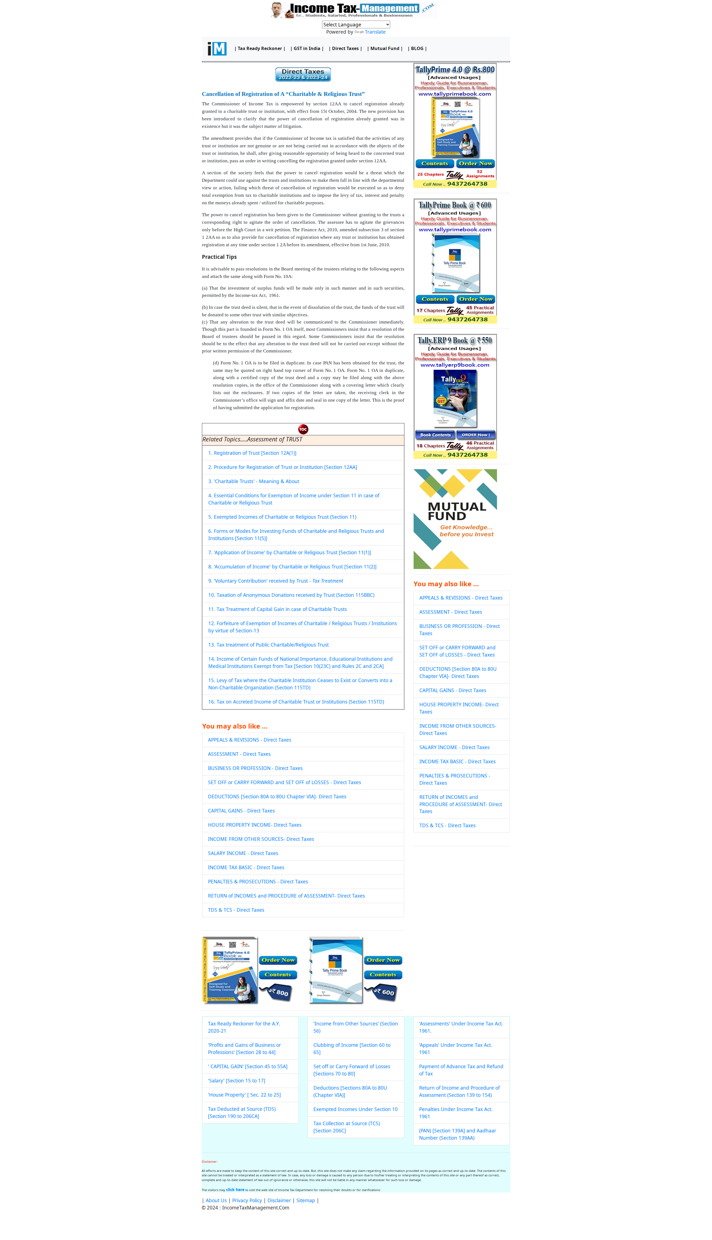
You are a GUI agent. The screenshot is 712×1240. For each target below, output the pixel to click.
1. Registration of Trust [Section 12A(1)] (252, 452)
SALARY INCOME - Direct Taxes (243, 853)
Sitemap (305, 1200)
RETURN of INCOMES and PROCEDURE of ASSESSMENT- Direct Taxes (286, 895)
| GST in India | (307, 48)
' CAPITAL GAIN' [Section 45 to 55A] (248, 1066)
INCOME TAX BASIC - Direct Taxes (246, 867)
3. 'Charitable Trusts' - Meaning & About (253, 481)
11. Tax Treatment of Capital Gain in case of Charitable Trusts (277, 609)
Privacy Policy (247, 1200)
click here (235, 1189)
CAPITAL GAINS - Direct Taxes (241, 810)
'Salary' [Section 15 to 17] (236, 1080)
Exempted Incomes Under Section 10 (355, 1109)
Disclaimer (279, 1200)
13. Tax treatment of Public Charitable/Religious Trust (268, 644)
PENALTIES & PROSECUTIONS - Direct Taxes (258, 881)
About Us (216, 1200)
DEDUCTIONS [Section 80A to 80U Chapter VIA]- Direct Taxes (277, 796)
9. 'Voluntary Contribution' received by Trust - (275, 580)
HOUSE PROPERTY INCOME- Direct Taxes (254, 824)
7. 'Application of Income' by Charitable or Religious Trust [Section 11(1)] (289, 552)
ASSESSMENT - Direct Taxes (239, 754)
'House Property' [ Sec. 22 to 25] (244, 1094)
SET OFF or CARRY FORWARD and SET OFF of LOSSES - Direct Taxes (284, 782)
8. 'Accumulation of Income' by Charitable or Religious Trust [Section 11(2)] (292, 566)
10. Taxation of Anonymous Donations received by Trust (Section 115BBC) (291, 595)
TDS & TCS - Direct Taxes (236, 909)
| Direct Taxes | (345, 48)
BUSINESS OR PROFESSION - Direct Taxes (255, 768)
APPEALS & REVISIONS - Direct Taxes (249, 739)
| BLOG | (417, 48)
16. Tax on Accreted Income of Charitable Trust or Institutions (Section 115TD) (296, 701)
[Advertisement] (462, 891)
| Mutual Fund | (385, 48)
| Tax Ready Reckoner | (260, 48)
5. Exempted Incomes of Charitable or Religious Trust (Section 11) (282, 516)
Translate (375, 31)
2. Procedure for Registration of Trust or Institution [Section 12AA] (282, 467)
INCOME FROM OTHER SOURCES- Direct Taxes (261, 839)
